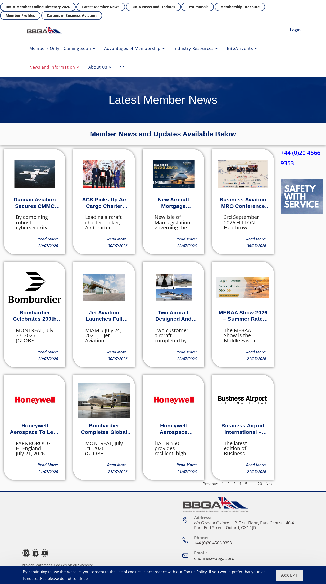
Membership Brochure (240, 6)
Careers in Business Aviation (72, 15)
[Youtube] (44, 553)
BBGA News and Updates (153, 6)
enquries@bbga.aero (214, 558)
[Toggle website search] (122, 67)
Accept (289, 575)
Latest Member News (100, 6)
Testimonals (197, 6)
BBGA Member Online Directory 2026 (38, 6)
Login (295, 30)
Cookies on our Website (73, 565)
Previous (210, 483)
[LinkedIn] (35, 553)
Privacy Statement (37, 565)
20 (259, 483)
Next (270, 483)
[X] (26, 553)
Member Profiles (20, 15)
